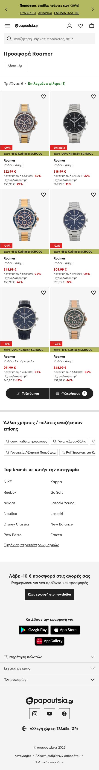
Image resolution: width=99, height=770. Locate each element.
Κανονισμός (23, 756)
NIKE (8, 481)
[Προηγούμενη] (6, 9)
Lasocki (56, 513)
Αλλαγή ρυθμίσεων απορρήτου (57, 756)
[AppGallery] (49, 641)
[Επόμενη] (92, 9)
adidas (9, 503)
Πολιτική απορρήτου (49, 762)
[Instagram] (34, 713)
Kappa (56, 481)
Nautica (10, 513)
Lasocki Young (62, 503)
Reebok (10, 492)
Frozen (56, 534)
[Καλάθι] (91, 25)
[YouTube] (49, 713)
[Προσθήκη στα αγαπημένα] (43, 96)
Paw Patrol (13, 534)
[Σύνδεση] (69, 25)
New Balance (61, 524)
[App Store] (65, 630)
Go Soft (56, 492)
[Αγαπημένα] (80, 25)
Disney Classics (16, 524)
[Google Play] (34, 630)
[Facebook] (64, 713)
